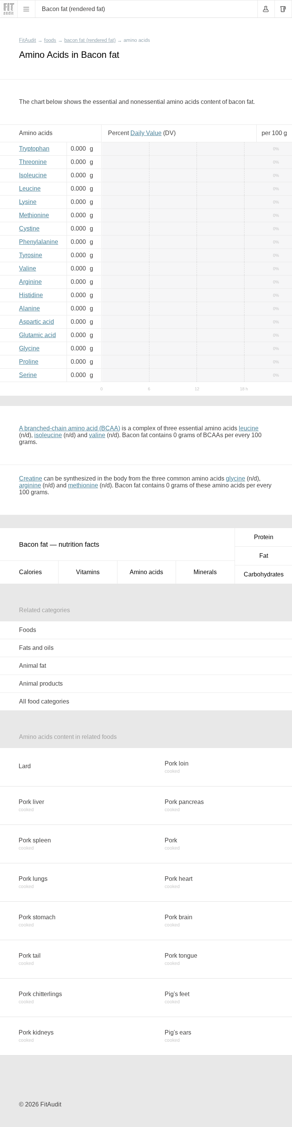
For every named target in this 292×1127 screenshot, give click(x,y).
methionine (83, 485)
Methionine (34, 215)
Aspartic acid (36, 321)
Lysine (27, 202)
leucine (249, 428)
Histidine (31, 295)
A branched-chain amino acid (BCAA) (69, 428)
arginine (30, 485)
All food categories (44, 701)
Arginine (30, 282)
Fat (263, 555)
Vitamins (88, 572)
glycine (235, 478)
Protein (263, 537)
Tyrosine (30, 255)
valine (97, 435)
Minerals (205, 572)
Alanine (29, 308)
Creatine (30, 478)
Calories (30, 572)
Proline (28, 361)
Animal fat (32, 665)
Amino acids (146, 572)
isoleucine (48, 435)
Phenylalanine (38, 242)
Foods (27, 630)
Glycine (29, 348)
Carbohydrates (264, 574)
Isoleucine (33, 175)
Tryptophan (34, 148)
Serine (28, 375)
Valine (27, 268)
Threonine (33, 162)
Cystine (29, 228)
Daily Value (146, 133)
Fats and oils (36, 648)
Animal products (41, 683)
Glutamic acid (37, 335)
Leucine (30, 188)
